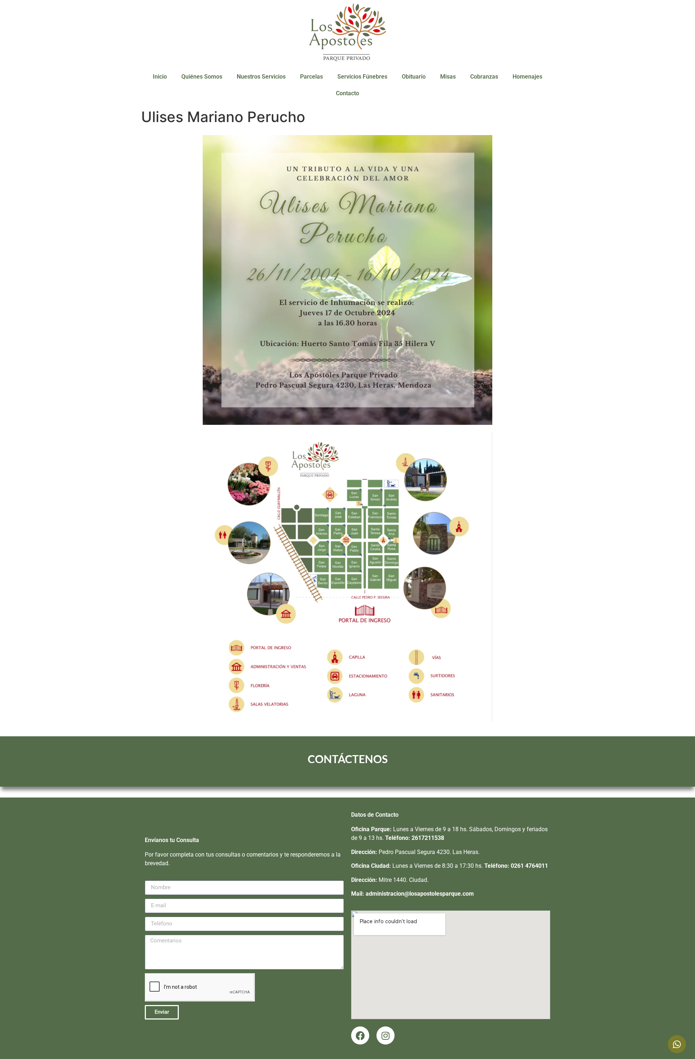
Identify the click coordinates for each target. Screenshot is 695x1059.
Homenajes (527, 76)
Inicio (160, 76)
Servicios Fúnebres (362, 76)
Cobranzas (484, 76)
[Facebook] (360, 1035)
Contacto (347, 93)
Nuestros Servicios (261, 76)
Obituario (414, 76)
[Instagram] (385, 1035)
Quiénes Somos (201, 76)
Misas (448, 76)
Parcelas (311, 76)
